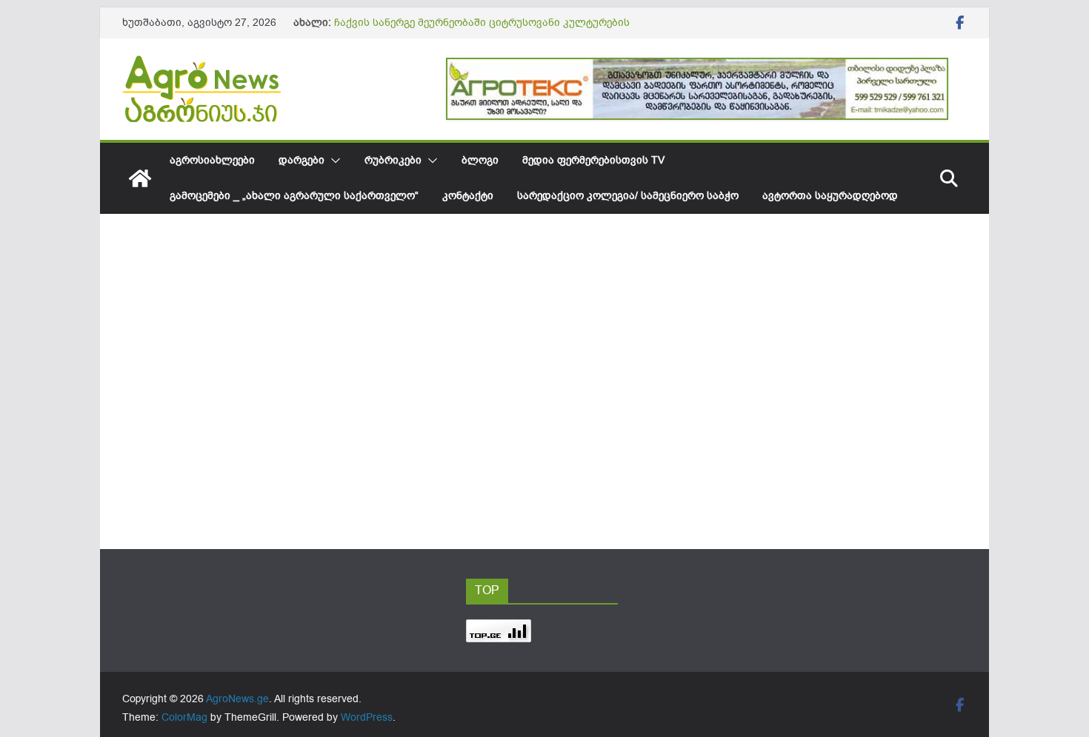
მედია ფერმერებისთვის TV (593, 160)
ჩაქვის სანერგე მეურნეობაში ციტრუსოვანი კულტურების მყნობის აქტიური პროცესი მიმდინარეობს (482, 30)
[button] (332, 160)
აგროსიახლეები (212, 160)
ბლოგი (480, 160)
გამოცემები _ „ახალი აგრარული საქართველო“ (294, 196)
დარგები (301, 160)
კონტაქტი (467, 196)
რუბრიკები (393, 160)
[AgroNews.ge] (140, 178)
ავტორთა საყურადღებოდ (830, 196)
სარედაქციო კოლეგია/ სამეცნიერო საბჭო (628, 196)
